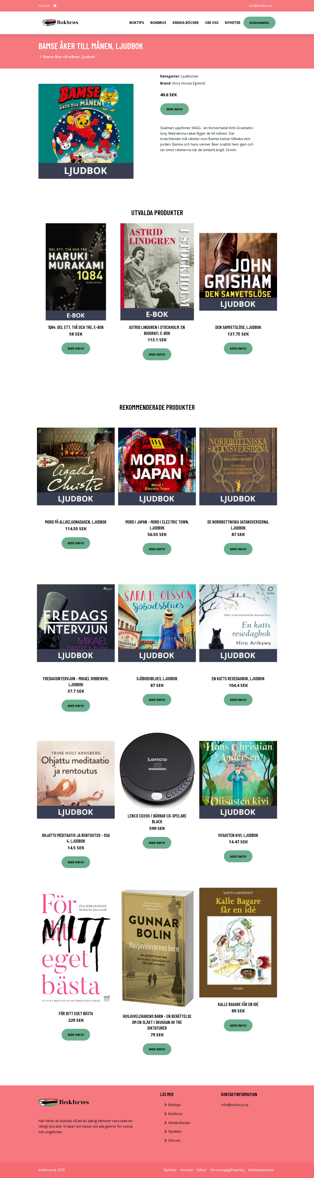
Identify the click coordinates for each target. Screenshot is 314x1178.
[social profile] (55, 6)
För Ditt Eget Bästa (76, 1013)
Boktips (136, 22)
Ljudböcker (190, 76)
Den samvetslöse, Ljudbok (238, 327)
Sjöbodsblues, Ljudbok (157, 678)
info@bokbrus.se (260, 6)
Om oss (174, 1140)
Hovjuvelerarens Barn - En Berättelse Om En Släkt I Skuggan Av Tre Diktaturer (157, 1022)
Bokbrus (158, 22)
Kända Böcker (186, 22)
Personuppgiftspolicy (227, 1170)
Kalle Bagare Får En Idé (238, 1004)
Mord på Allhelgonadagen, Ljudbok (76, 521)
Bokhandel (259, 22)
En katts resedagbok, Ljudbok (238, 678)
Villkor (202, 1170)
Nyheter (232, 22)
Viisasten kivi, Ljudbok (238, 835)
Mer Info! (174, 109)
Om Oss (212, 22)
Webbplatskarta (261, 1170)
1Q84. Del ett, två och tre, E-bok (76, 327)
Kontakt (186, 1170)
